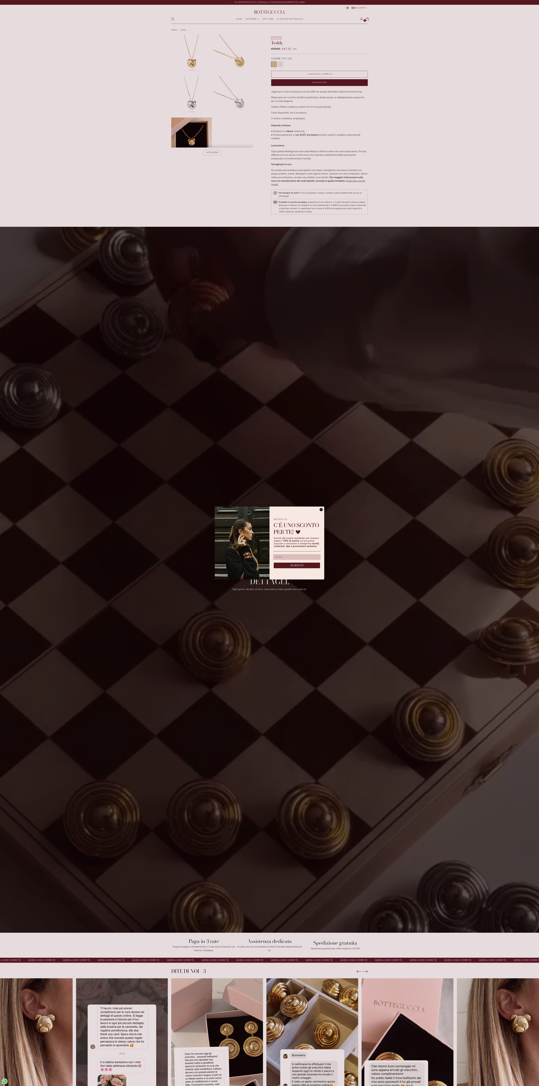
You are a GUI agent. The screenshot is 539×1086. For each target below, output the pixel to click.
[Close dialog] (321, 509)
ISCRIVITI (297, 565)
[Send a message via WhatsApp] (4, 1081)
